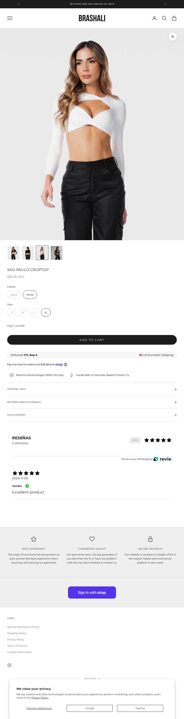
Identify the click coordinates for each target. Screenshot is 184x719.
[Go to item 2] (28, 253)
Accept (89, 708)
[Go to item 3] (42, 253)
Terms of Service (17, 645)
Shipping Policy (16, 633)
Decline (140, 708)
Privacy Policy (15, 639)
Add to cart (91, 340)
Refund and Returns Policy (23, 626)
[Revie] (162, 459)
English (90, 678)
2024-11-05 (20, 478)
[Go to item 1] (13, 253)
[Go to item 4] (56, 253)
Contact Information (19, 652)
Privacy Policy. (40, 697)
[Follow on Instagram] (9, 665)
